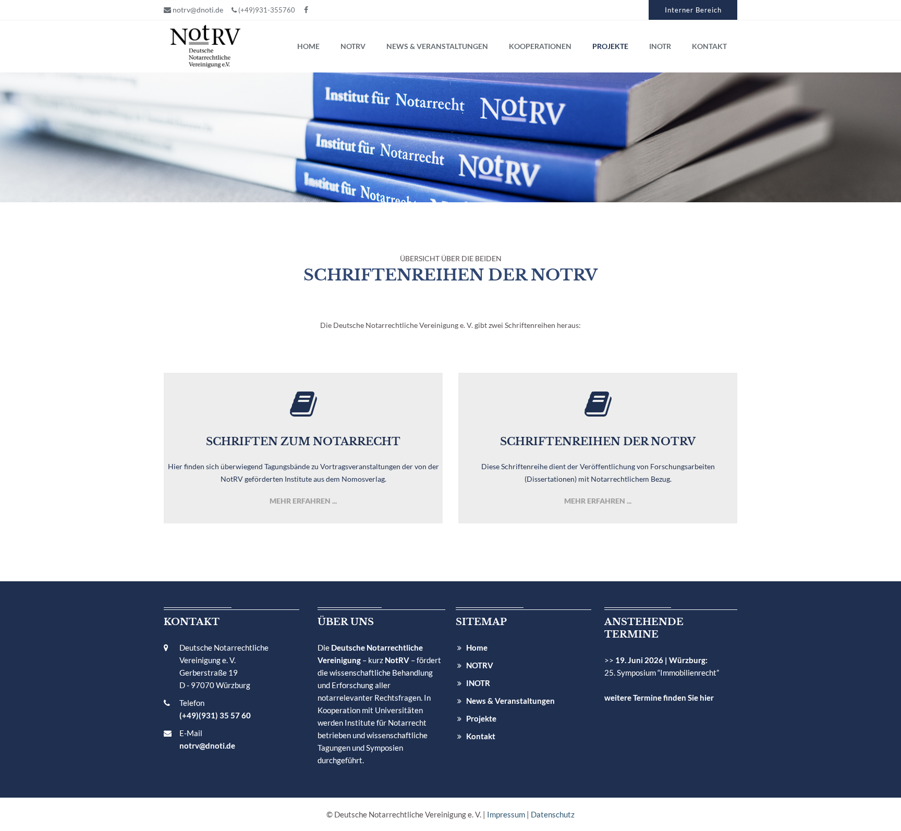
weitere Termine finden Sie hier (659, 697)
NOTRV (479, 665)
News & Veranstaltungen (510, 700)
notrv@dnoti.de (197, 9)
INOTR (478, 683)
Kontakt (480, 736)
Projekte (481, 718)
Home (477, 647)
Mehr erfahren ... (303, 500)
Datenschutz (553, 814)
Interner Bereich (693, 10)
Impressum (506, 814)
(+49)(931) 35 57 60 (215, 715)
